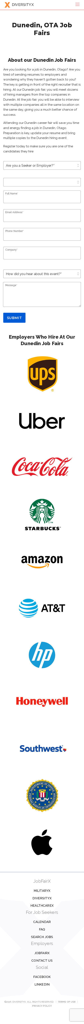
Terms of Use (67, 1001)
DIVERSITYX (23, 4)
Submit (14, 318)
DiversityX (42, 898)
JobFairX (42, 953)
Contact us (42, 960)
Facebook (42, 977)
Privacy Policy (42, 1005)
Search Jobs (42, 937)
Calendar (42, 922)
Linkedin (42, 984)
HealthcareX (42, 905)
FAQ (42, 929)
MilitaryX (42, 891)
